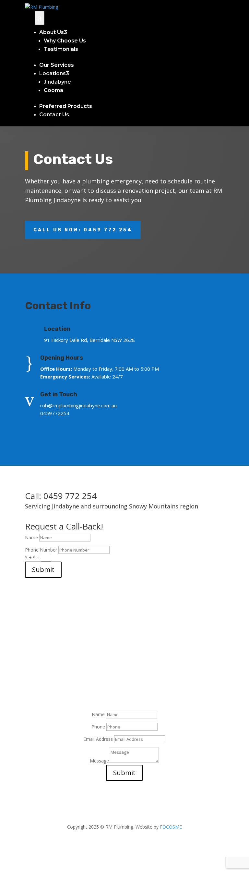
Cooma (53, 90)
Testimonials (61, 49)
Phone (98, 727)
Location (57, 328)
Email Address (98, 739)
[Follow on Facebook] (33, 432)
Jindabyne (57, 82)
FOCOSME (171, 827)
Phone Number (41, 550)
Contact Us (54, 114)
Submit (43, 569)
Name (31, 537)
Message (99, 761)
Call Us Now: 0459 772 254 (82, 230)
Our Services (56, 65)
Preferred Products (65, 106)
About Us (53, 32)
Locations (54, 73)
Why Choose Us (65, 41)
